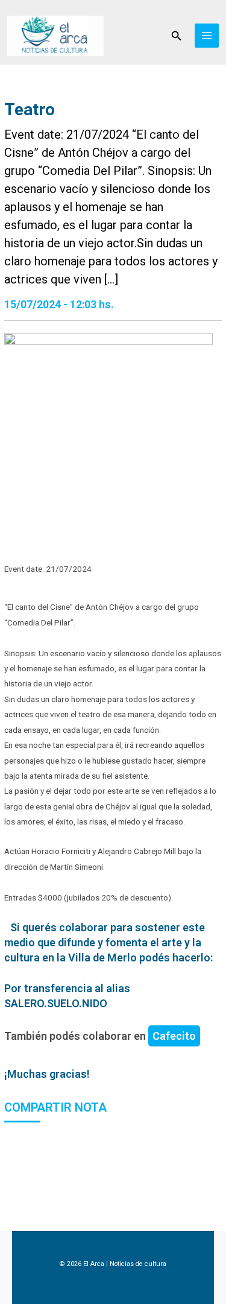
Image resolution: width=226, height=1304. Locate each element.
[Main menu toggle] (207, 36)
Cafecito (174, 1036)
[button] (176, 35)
